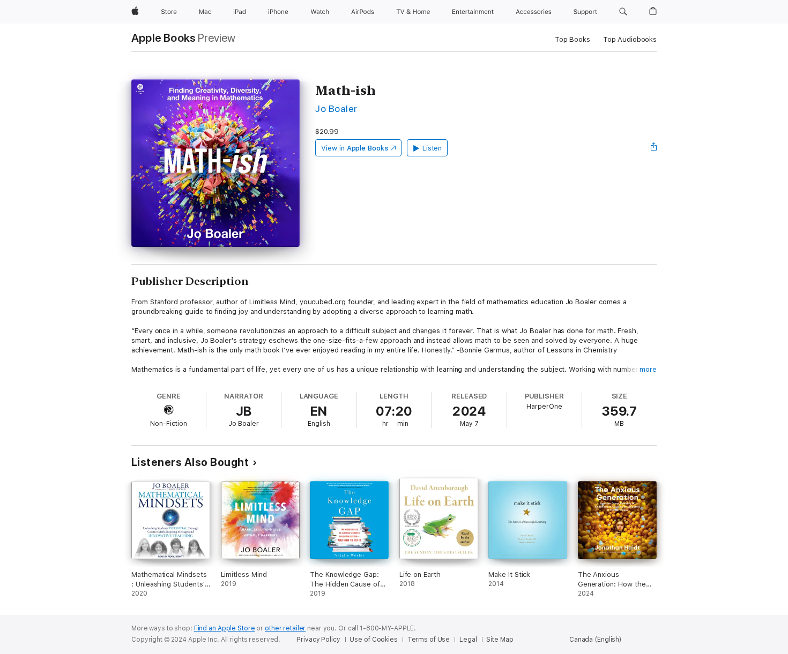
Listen (432, 148)
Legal (468, 639)
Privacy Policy (318, 639)
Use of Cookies (373, 639)
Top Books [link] (572, 39)
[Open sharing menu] (654, 147)
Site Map (499, 639)
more (648, 369)
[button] (623, 12)
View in (354, 148)
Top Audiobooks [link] (630, 39)
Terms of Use (428, 639)
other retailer (285, 628)
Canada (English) (595, 639)
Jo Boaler (336, 108)
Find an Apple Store (224, 628)
